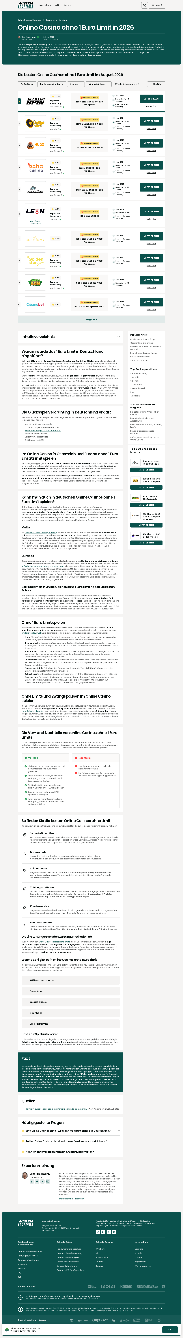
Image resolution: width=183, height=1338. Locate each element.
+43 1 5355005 (48, 1230)
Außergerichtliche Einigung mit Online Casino (144, 438)
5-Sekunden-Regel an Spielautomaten (43, 430)
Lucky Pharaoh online (140, 356)
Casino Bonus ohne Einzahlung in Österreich (145, 348)
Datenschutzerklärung (28, 1260)
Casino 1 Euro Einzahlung (141, 343)
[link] (144, 5)
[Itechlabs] (71, 1320)
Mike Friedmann (28, 37)
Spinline (99, 1266)
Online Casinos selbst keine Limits (54, 941)
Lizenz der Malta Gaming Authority (41, 532)
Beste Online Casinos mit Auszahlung (142, 419)
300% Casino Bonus (139, 360)
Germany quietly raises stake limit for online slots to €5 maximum (56, 1109)
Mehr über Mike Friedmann (71, 1199)
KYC (20, 1277)
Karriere (138, 1257)
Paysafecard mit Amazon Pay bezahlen (144, 413)
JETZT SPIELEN (151, 98)
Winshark (100, 1249)
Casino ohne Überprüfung (142, 339)
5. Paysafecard (137, 388)
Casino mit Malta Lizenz (68, 1261)
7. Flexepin (135, 396)
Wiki (57, 5)
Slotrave (100, 1261)
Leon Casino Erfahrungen (35, 222)
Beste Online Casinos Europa (143, 353)
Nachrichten (45, 5)
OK (169, 1329)
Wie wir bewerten (143, 1266)
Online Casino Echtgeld (68, 1257)
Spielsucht (23, 1264)
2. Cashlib (134, 377)
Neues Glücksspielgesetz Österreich (142, 432)
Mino (98, 1253)
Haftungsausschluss (28, 1255)
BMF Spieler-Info (91, 1298)
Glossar (21, 1268)
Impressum (140, 1261)
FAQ (19, 1272)
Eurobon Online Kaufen (67, 1266)
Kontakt (138, 1253)
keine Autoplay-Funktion (33, 711)
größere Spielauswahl (32, 633)
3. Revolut (134, 381)
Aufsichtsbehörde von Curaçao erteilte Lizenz (43, 566)
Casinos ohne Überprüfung (69, 1253)
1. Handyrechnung (138, 373)
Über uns (67, 5)
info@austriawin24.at (51, 1226)
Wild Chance (102, 1257)
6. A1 (132, 392)
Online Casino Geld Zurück (30, 1251)
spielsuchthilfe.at (75, 1298)
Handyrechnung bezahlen (69, 1249)
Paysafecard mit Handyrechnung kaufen (146, 426)
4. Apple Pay (136, 384)
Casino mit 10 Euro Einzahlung (70, 1270)
